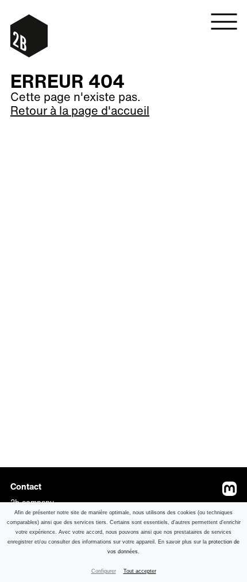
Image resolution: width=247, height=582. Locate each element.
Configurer (103, 571)
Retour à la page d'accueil (79, 110)
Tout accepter (140, 571)
